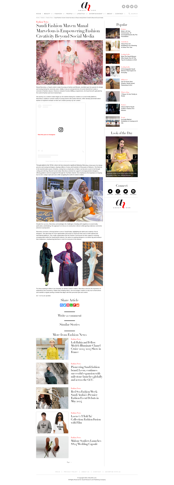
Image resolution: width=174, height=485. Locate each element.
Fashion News (49, 17)
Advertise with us (113, 471)
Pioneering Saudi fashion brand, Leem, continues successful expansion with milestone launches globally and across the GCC (86, 373)
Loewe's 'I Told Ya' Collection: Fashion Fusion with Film (86, 419)
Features (123, 29)
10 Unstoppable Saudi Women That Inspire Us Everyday (128, 70)
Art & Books (124, 42)
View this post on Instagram (46, 134)
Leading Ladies (125, 54)
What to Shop (125, 92)
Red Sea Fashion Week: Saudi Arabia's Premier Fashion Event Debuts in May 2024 (85, 396)
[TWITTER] (125, 191)
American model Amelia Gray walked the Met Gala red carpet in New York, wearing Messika (121, 174)
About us (85, 471)
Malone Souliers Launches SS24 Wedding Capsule (86, 442)
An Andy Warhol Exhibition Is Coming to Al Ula (129, 121)
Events (123, 117)
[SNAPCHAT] (110, 191)
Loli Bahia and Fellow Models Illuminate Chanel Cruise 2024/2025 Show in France (86, 347)
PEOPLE (69, 13)
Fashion (58, 13)
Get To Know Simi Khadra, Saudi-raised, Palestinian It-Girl (128, 83)
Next (135, 156)
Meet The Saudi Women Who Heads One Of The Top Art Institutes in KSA (129, 58)
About (109, 13)
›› (71, 462)
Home (38, 13)
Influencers (124, 80)
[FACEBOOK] (118, 191)
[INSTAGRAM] (133, 191)
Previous (108, 156)
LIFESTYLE (81, 13)
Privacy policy (71, 471)
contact (119, 13)
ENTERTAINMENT (95, 13)
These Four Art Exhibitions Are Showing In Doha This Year (129, 45)
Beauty (47, 13)
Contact (97, 471)
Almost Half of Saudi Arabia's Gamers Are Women (127, 108)
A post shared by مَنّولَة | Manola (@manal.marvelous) (61, 161)
